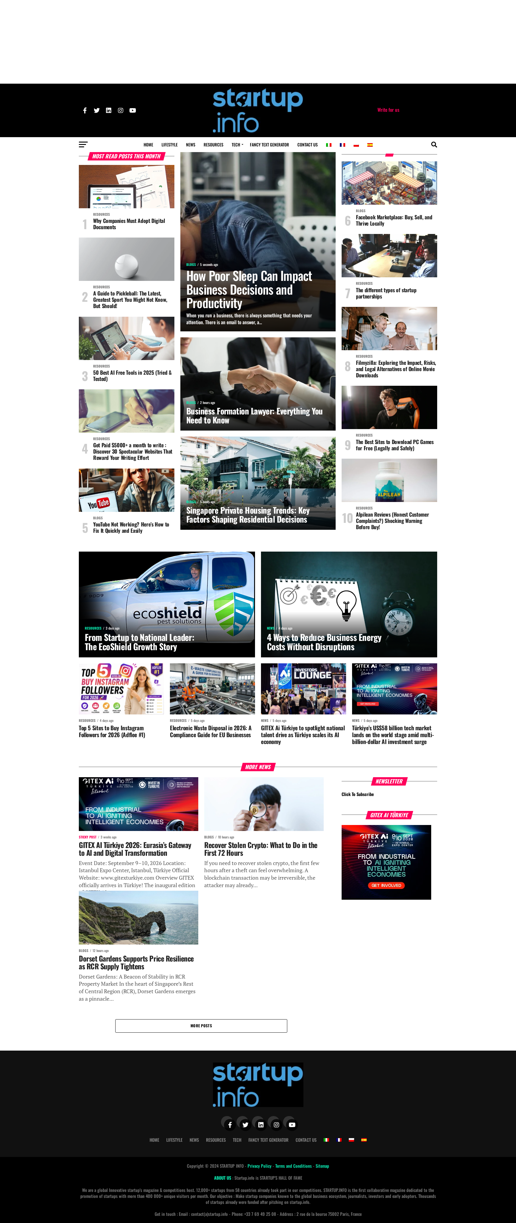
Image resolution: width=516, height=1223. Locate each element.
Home (148, 144)
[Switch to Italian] (328, 145)
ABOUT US (223, 1178)
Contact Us (307, 144)
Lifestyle (170, 144)
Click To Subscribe (358, 794)
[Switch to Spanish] (370, 145)
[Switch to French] (342, 145)
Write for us (388, 109)
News (190, 144)
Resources (213, 144)
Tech (236, 144)
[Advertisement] (258, 42)
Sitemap (322, 1166)
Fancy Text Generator (269, 144)
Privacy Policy (260, 1166)
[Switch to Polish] (356, 145)
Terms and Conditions (294, 1166)
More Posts (201, 1025)
